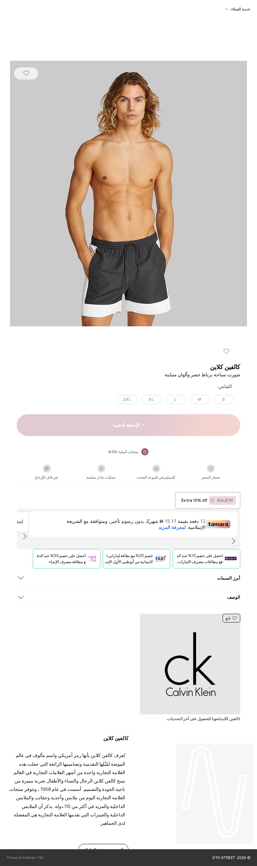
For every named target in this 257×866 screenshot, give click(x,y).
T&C (41, 857)
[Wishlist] (26, 73)
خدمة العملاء (240, 9)
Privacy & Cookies (21, 857)
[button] (128, 194)
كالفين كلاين (225, 367)
